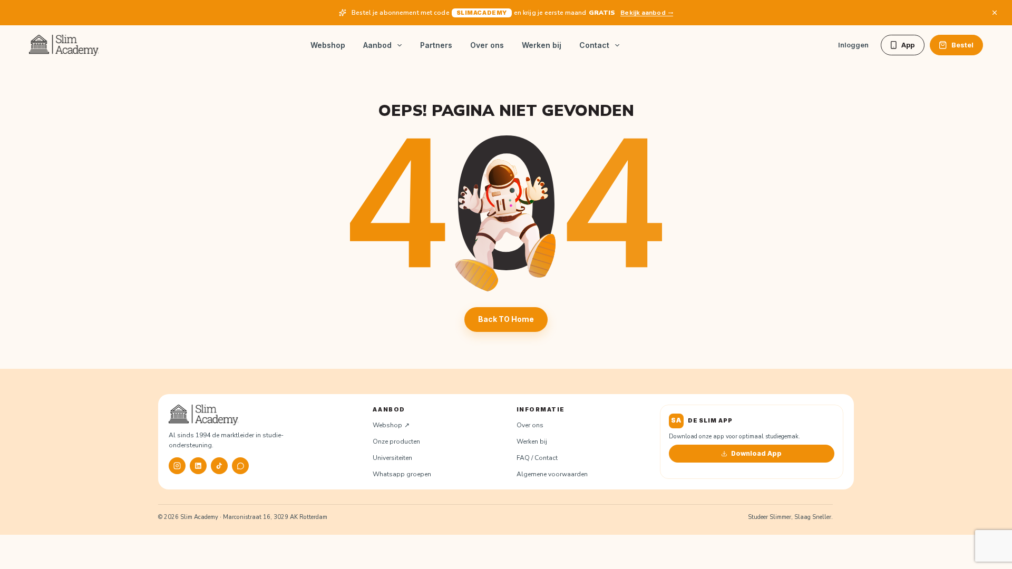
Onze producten (396, 441)
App (907, 45)
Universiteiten (392, 458)
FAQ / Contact (537, 458)
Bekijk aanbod (642, 12)
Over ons (487, 45)
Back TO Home (506, 319)
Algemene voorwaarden (552, 474)
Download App (756, 453)
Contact (594, 45)
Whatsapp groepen (402, 474)
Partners (436, 45)
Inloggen (853, 45)
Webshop (327, 45)
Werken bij (541, 45)
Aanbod (377, 45)
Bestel (962, 45)
